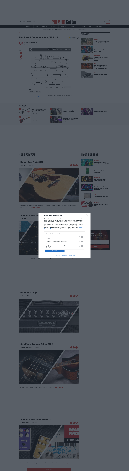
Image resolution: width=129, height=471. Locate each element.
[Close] (87, 215)
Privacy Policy (72, 255)
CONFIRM (54, 250)
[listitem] (64, 234)
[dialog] (64, 235)
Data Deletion (57, 255)
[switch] (81, 237)
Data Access (64, 255)
